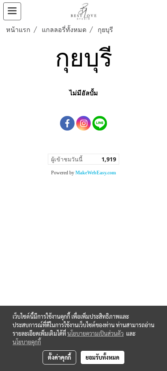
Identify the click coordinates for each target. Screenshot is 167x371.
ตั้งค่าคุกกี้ (59, 357)
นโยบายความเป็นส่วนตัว (95, 333)
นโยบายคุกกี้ (27, 341)
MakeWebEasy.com (95, 173)
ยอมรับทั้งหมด (103, 357)
